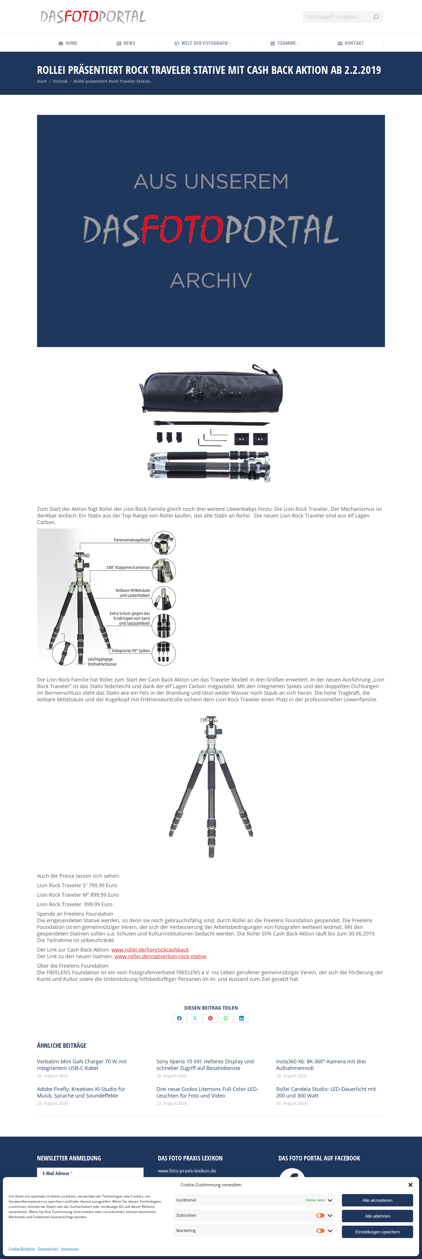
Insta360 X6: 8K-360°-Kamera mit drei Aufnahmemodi (321, 1064)
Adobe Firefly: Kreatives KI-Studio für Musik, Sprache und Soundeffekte (81, 1092)
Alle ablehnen (377, 1216)
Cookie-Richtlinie (22, 1248)
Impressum (70, 1248)
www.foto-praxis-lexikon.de (187, 1171)
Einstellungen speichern (377, 1231)
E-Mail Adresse (58, 1173)
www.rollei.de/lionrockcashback (150, 949)
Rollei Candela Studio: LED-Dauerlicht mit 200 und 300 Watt (326, 1092)
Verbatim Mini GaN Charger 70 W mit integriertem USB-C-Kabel (82, 1064)
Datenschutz (48, 1248)
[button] (410, 1185)
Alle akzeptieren (377, 1200)
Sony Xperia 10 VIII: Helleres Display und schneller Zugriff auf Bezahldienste (205, 1064)
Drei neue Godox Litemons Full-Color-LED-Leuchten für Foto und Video (207, 1092)
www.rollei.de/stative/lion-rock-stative (160, 956)
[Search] (376, 17)
